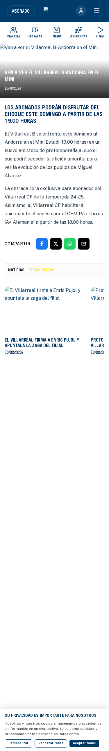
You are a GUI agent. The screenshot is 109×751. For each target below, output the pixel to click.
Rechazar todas (50, 743)
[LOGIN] (81, 11)
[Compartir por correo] (84, 244)
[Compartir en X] (56, 244)
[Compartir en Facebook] (42, 244)
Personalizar (18, 743)
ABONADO (21, 11)
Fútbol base (15, 61)
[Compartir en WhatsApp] (70, 244)
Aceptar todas (84, 743)
